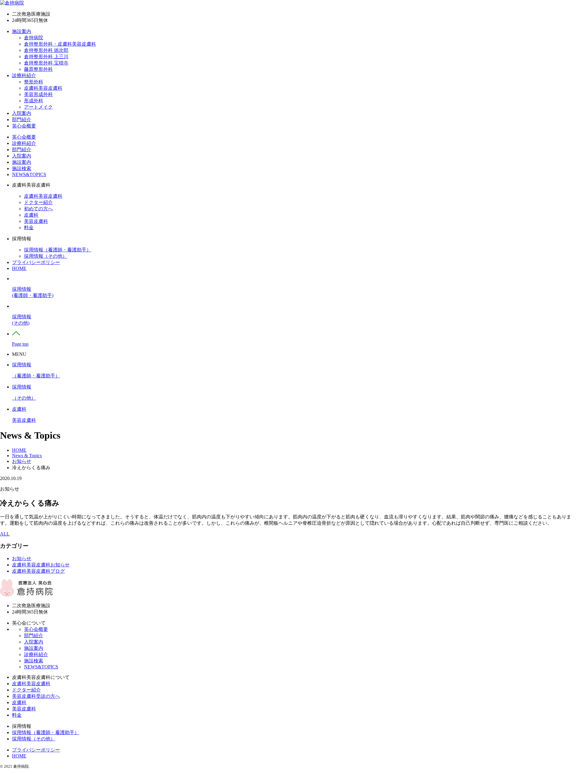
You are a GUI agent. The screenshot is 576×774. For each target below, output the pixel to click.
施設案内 (21, 31)
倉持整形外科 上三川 (46, 56)
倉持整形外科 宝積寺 (46, 62)
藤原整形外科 (38, 69)
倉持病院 (33, 37)
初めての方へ (38, 208)
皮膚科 (31, 215)
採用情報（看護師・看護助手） (57, 249)
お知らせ (21, 558)
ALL (5, 533)
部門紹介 (21, 119)
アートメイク (38, 107)
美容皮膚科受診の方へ (36, 696)
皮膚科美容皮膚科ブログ (38, 571)
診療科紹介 (24, 75)
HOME (19, 268)
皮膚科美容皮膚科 (43, 88)
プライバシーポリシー (36, 262)
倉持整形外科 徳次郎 (46, 50)
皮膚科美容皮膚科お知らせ (41, 564)
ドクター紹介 (38, 202)
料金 (29, 227)
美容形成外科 (38, 94)
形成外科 (33, 100)
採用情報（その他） (45, 256)
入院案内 (21, 113)
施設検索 (21, 168)
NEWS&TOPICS (29, 174)
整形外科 (33, 81)
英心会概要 (24, 125)
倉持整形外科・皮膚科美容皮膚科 (60, 43)
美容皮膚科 (36, 221)
